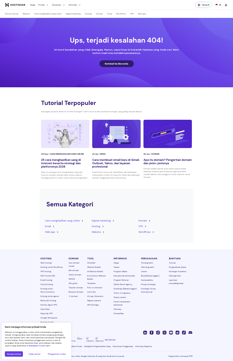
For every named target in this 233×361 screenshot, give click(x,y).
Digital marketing (73, 14)
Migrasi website (94, 300)
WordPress (121, 14)
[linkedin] (145, 332)
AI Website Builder (95, 271)
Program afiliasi (120, 271)
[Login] (226, 5)
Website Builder (94, 267)
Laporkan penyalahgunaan (176, 281)
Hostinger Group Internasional (148, 290)
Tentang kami (147, 263)
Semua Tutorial (11, 14)
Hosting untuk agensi (49, 296)
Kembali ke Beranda (116, 63)
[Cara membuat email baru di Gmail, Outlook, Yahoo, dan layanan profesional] (116, 134)
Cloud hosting (46, 284)
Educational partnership (124, 276)
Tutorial (172, 263)
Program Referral (121, 280)
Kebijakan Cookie (37, 345)
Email (109, 14)
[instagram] (158, 332)
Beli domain (74, 270)
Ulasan (116, 267)
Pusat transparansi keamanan (122, 303)
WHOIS (72, 279)
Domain (99, 14)
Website (26, 14)
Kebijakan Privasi (75, 346)
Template (91, 283)
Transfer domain (76, 287)
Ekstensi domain (76, 292)
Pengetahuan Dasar (177, 267)
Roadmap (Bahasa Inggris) (125, 288)
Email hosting (46, 280)
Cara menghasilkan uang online (47, 14)
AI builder (91, 263)
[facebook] (151, 332)
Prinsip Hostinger (148, 284)
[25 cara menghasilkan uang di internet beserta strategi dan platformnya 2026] (65, 134)
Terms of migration (122, 293)
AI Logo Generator (95, 296)
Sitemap (117, 309)
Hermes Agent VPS (48, 305)
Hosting (88, 14)
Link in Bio (91, 292)
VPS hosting (45, 271)
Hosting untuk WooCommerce (47, 290)
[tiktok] (184, 332)
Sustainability (147, 280)
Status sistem (120, 297)
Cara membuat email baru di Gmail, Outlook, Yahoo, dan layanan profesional (116, 163)
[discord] (190, 332)
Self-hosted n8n (47, 276)
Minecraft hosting (48, 300)
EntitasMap (119, 313)
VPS (132, 14)
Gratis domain (75, 274)
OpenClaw (45, 309)
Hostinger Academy (177, 271)
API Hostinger (93, 305)
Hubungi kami (175, 276)
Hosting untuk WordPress (51, 267)
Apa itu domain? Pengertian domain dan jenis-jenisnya (167, 161)
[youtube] (171, 332)
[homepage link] (15, 5)
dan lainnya (110, 340)
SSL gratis (73, 283)
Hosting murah (46, 322)
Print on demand (94, 287)
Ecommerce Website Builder (96, 277)
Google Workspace (48, 318)
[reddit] (177, 332)
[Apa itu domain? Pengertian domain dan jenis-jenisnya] (167, 134)
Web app (142, 14)
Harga (32, 5)
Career (144, 271)
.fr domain (73, 296)
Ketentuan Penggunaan (123, 346)
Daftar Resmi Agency (123, 284)
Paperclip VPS (46, 313)
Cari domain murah (74, 264)
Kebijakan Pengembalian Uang (97, 346)
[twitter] (164, 332)
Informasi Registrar (143, 346)
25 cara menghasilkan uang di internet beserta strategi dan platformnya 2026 (61, 163)
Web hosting (46, 263)
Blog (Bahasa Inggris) (150, 276)
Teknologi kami (147, 267)
